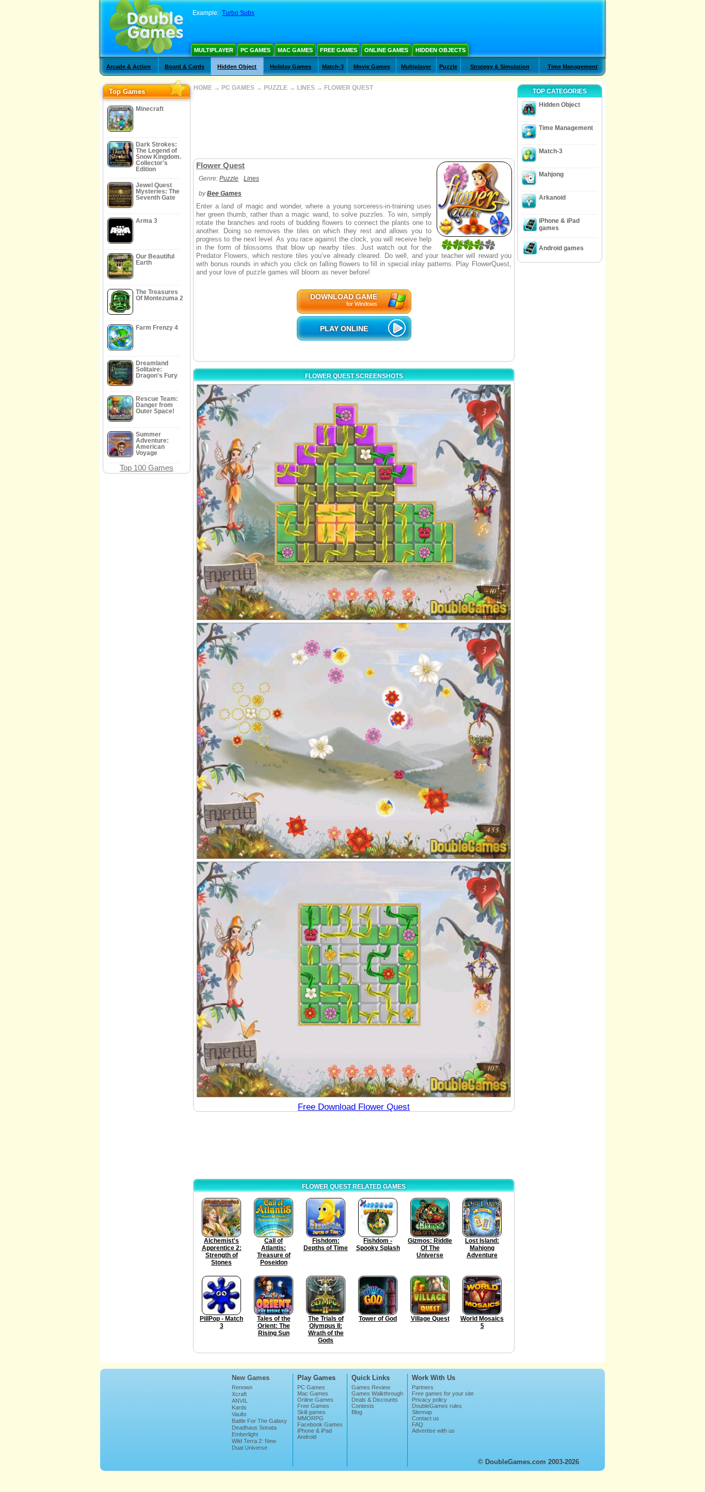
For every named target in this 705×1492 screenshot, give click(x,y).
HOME (203, 87)
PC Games (255, 50)
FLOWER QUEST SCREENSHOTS (354, 376)
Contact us (425, 1418)
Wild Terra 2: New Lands (254, 1444)
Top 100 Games (146, 467)
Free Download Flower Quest (354, 1107)
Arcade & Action (128, 66)
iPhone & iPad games (559, 224)
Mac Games (295, 50)
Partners (423, 1387)
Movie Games (372, 66)
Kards (239, 1407)
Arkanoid (552, 197)
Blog (356, 1412)
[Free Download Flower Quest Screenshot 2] (354, 740)
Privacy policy (429, 1400)
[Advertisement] (353, 124)
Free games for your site (443, 1393)
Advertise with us (433, 1431)
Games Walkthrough (377, 1393)
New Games (250, 1378)
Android (306, 1437)
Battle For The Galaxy (259, 1421)
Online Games (386, 50)
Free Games (338, 50)
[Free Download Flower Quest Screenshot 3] (354, 979)
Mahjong (551, 174)
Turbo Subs (238, 13)
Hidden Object (237, 66)
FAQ (417, 1424)
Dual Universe (249, 1448)
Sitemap (422, 1412)
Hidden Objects (440, 50)
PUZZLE (275, 87)
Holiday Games (290, 66)
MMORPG (310, 1418)
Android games (561, 248)
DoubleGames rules (437, 1406)
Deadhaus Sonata (254, 1427)
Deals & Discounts (374, 1400)
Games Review (370, 1387)
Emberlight (245, 1434)
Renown (242, 1387)
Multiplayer (213, 50)
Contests (362, 1406)
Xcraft (239, 1394)
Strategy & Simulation (500, 66)
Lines (251, 178)
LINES (306, 87)
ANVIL (240, 1401)
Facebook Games (320, 1424)
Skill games (311, 1412)
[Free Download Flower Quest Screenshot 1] (354, 502)
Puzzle (448, 66)
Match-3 (333, 66)
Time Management (573, 66)
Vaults (239, 1414)
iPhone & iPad (314, 1431)
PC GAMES (237, 87)
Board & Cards (184, 66)
